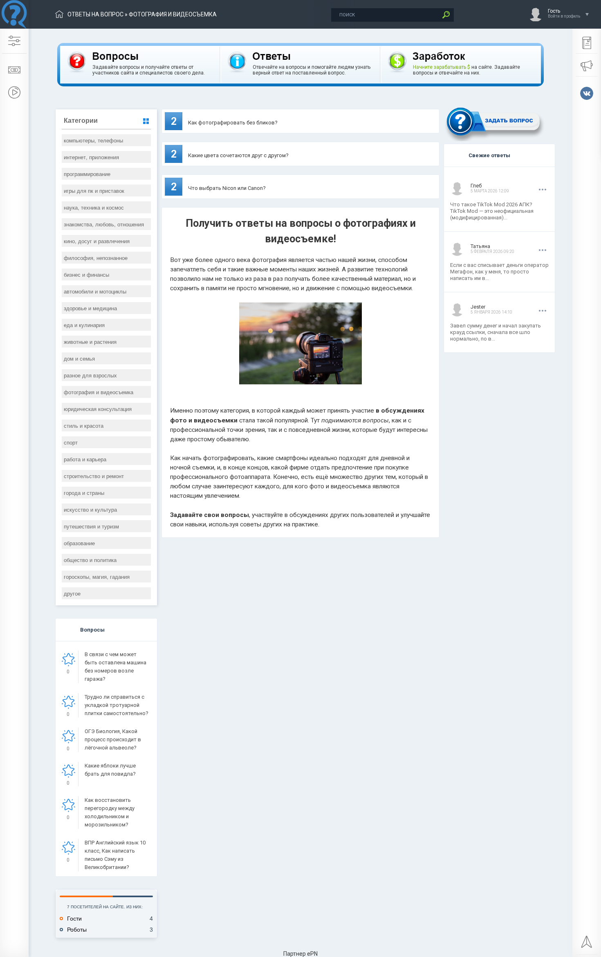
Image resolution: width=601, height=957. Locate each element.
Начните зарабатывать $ (441, 67)
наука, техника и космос (94, 207)
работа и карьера (85, 459)
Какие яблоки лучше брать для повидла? (110, 770)
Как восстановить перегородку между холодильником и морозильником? (110, 812)
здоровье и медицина (90, 308)
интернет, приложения (91, 157)
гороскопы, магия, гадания (97, 576)
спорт (71, 442)
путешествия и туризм (91, 526)
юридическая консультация (98, 409)
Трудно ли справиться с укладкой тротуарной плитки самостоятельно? (116, 705)
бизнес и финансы (86, 274)
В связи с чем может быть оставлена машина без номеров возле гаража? (115, 666)
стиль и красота (83, 425)
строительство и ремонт (94, 476)
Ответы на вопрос (95, 14)
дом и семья (79, 358)
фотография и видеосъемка (98, 392)
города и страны (84, 493)
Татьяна (480, 246)
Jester (478, 307)
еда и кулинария (84, 325)
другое (72, 593)
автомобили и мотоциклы (95, 291)
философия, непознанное (96, 258)
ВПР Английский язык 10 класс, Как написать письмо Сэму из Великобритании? (115, 855)
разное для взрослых (90, 375)
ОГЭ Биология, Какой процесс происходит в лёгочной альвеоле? (113, 739)
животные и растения (90, 341)
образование (79, 543)
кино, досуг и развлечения (97, 241)
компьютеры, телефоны (93, 140)
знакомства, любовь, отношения (104, 224)
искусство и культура (90, 509)
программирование (87, 174)
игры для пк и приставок (94, 190)
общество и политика (90, 560)
